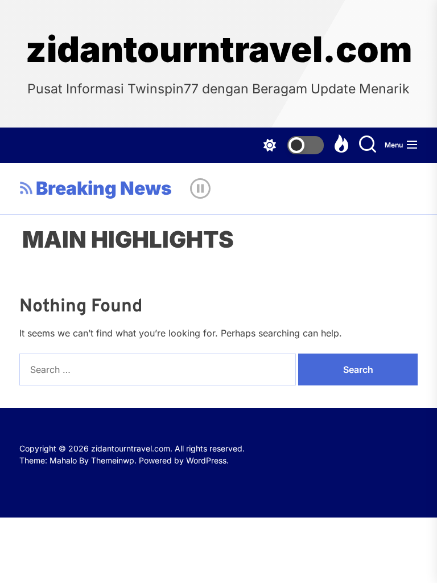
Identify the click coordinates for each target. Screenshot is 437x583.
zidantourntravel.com (219, 49)
